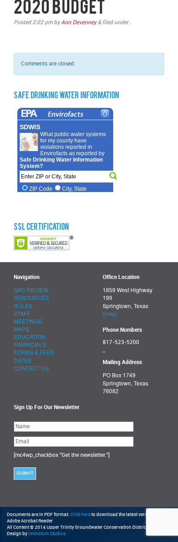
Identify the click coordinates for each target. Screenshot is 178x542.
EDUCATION (30, 336)
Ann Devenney (78, 22)
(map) (110, 313)
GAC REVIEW (31, 290)
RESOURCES (31, 297)
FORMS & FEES (34, 352)
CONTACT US (31, 368)
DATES (22, 360)
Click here (80, 514)
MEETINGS (28, 321)
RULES (23, 305)
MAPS (21, 329)
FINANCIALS (30, 344)
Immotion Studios (47, 534)
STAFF (22, 313)
